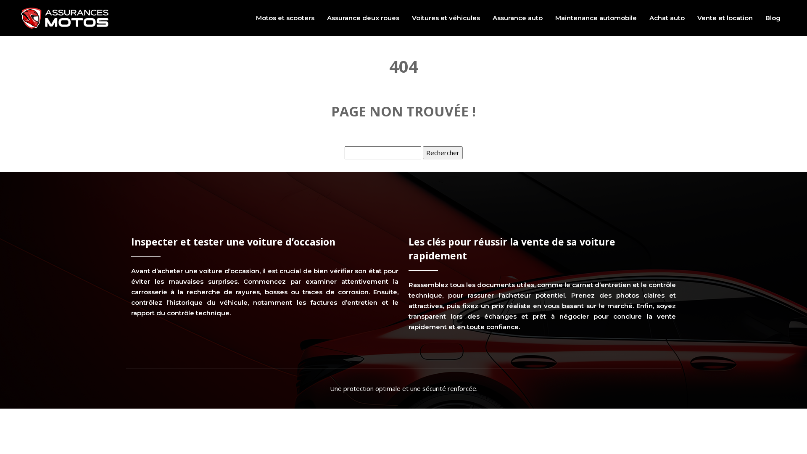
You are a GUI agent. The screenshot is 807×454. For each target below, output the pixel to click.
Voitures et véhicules (446, 18)
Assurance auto (518, 18)
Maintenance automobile (596, 18)
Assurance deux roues (363, 18)
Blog (773, 18)
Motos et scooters (285, 18)
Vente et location (725, 18)
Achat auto (667, 18)
